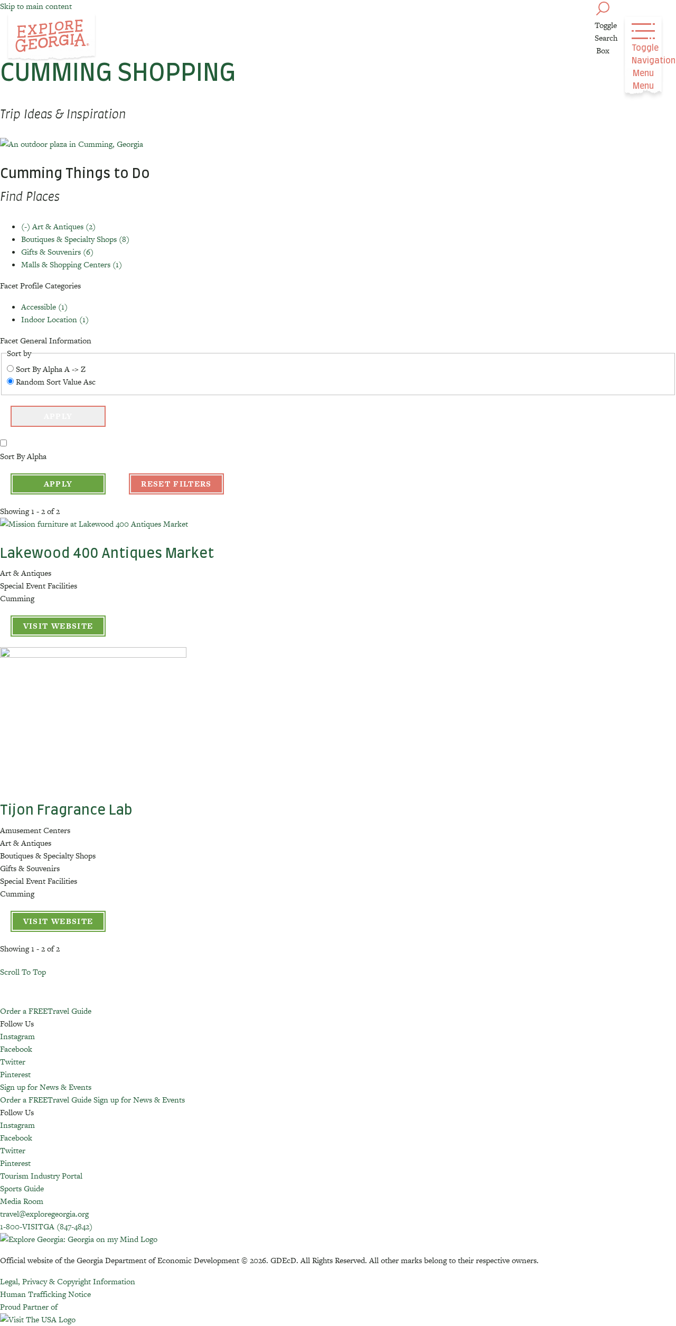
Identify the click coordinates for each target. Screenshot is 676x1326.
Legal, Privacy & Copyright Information (67, 1281)
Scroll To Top (23, 971)
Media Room (21, 1201)
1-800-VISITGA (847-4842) (46, 1226)
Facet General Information (45, 340)
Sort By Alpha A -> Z (51, 369)
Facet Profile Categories (40, 285)
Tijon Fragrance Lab (66, 810)
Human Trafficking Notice (45, 1294)
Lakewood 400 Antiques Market (107, 554)
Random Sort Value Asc (56, 381)
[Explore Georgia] (51, 38)
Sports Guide (22, 1188)
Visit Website (58, 625)
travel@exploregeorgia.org (44, 1213)
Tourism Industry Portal (41, 1175)
